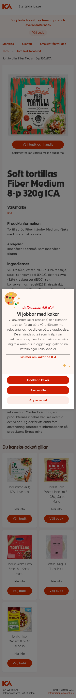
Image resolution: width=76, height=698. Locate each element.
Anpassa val (38, 400)
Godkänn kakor (38, 380)
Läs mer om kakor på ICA (38, 357)
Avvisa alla (38, 390)
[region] (38, 349)
